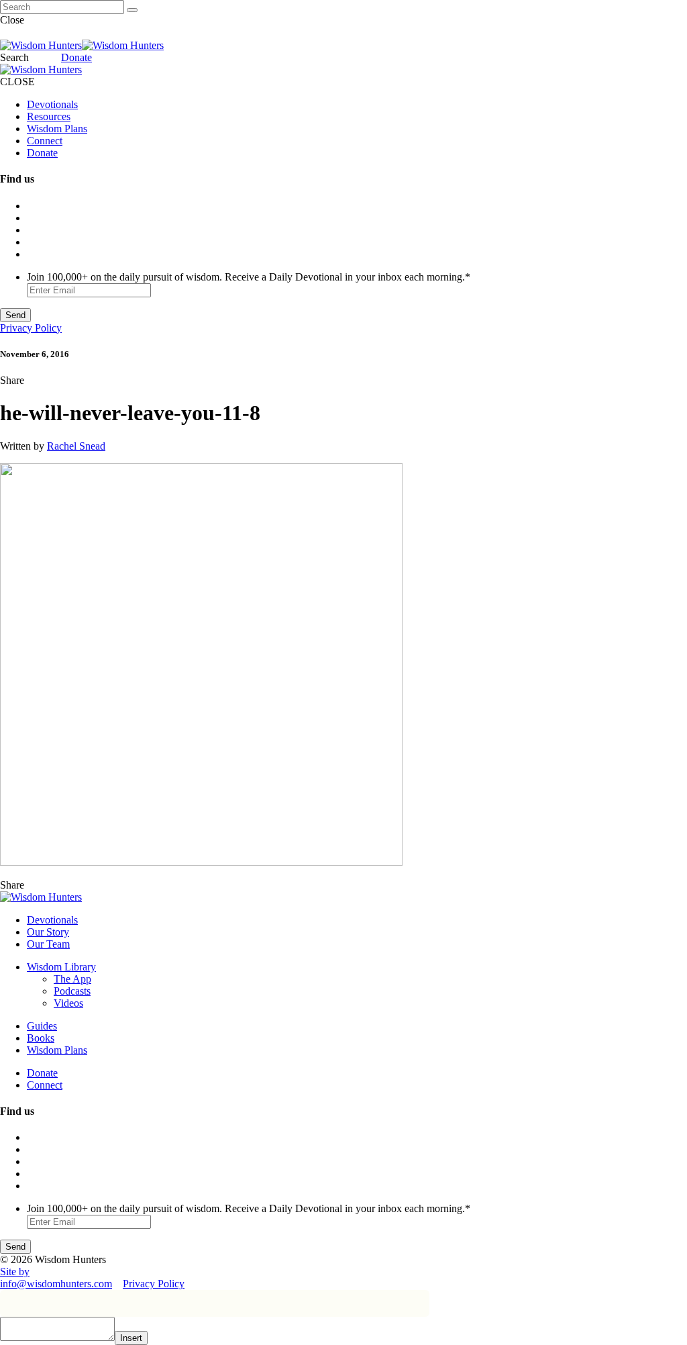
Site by (15, 1271)
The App (72, 979)
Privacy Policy (31, 328)
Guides (42, 1026)
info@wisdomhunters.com (56, 1283)
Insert (131, 1338)
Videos (68, 1003)
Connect (44, 140)
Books (40, 1038)
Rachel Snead (76, 446)
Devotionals (52, 104)
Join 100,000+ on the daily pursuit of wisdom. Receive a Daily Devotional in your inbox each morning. (248, 277)
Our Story (48, 932)
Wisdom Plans (57, 128)
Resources (48, 116)
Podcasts (72, 991)
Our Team (48, 944)
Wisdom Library (61, 967)
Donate (76, 57)
